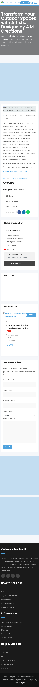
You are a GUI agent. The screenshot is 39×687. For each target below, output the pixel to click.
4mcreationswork (13, 230)
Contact (4, 668)
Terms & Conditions (9, 664)
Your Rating (8, 411)
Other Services (19, 190)
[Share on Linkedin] (24, 212)
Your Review (9, 419)
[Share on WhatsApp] (28, 212)
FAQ (2, 656)
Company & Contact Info (11, 622)
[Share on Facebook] (19, 212)
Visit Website (12, 246)
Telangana (30, 115)
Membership (6, 599)
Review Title (9, 401)
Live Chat (5, 653)
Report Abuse (11, 206)
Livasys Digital (19, 683)
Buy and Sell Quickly (9, 596)
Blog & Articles (7, 626)
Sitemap (4, 630)
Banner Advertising (8, 603)
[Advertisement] (19, 82)
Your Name (8, 380)
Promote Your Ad (8, 607)
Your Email (8, 390)
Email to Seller (15, 264)
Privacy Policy (6, 637)
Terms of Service (8, 634)
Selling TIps (5, 592)
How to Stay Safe (8, 660)
